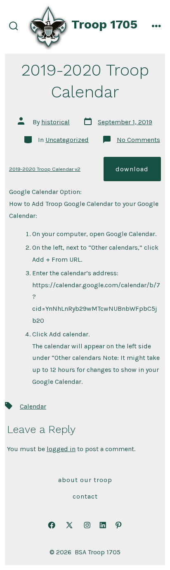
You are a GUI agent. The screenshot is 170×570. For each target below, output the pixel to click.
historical (55, 122)
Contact (85, 496)
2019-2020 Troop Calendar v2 (44, 169)
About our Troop (85, 480)
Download (132, 169)
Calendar (33, 406)
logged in (61, 449)
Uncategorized (67, 140)
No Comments (138, 140)
